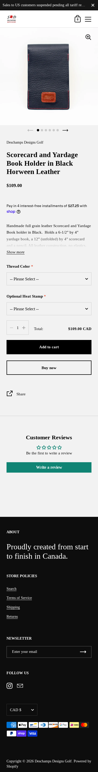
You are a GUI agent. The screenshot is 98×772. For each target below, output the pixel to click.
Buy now (49, 368)
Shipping (13, 607)
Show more (16, 252)
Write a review (49, 467)
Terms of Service (19, 598)
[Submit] (83, 652)
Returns (12, 617)
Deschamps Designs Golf (53, 761)
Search (11, 589)
